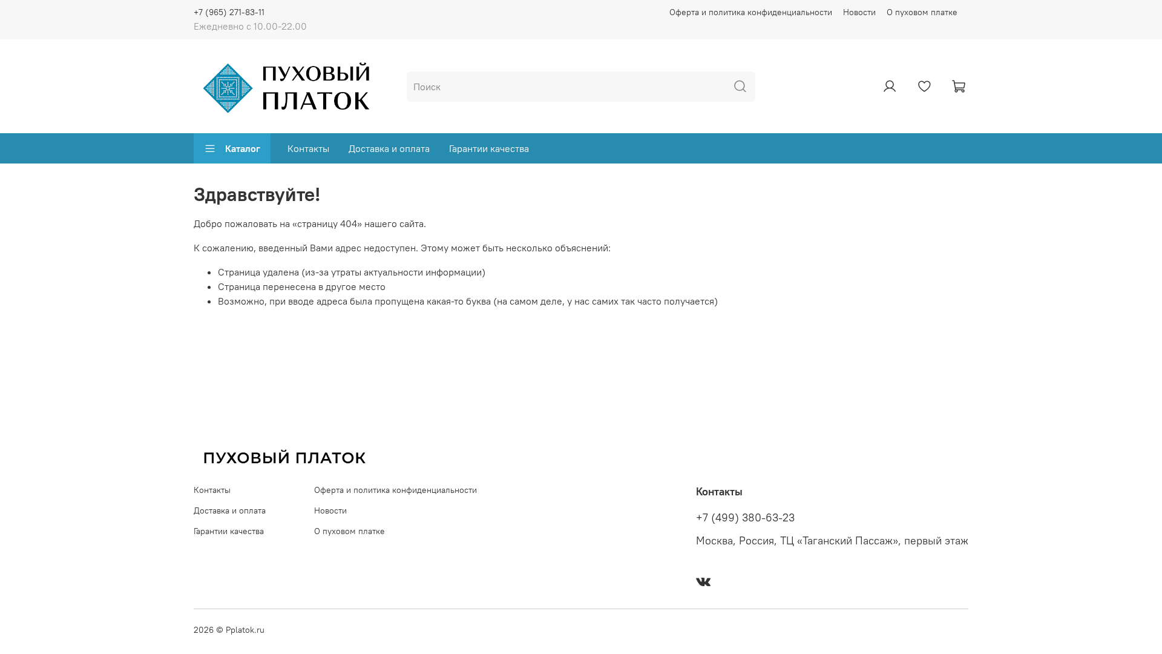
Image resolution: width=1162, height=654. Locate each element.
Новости (859, 12)
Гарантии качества (489, 148)
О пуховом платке (922, 12)
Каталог (242, 148)
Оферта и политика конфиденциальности (750, 12)
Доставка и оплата (389, 148)
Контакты (308, 148)
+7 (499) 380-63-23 (745, 517)
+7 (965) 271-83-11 (229, 12)
